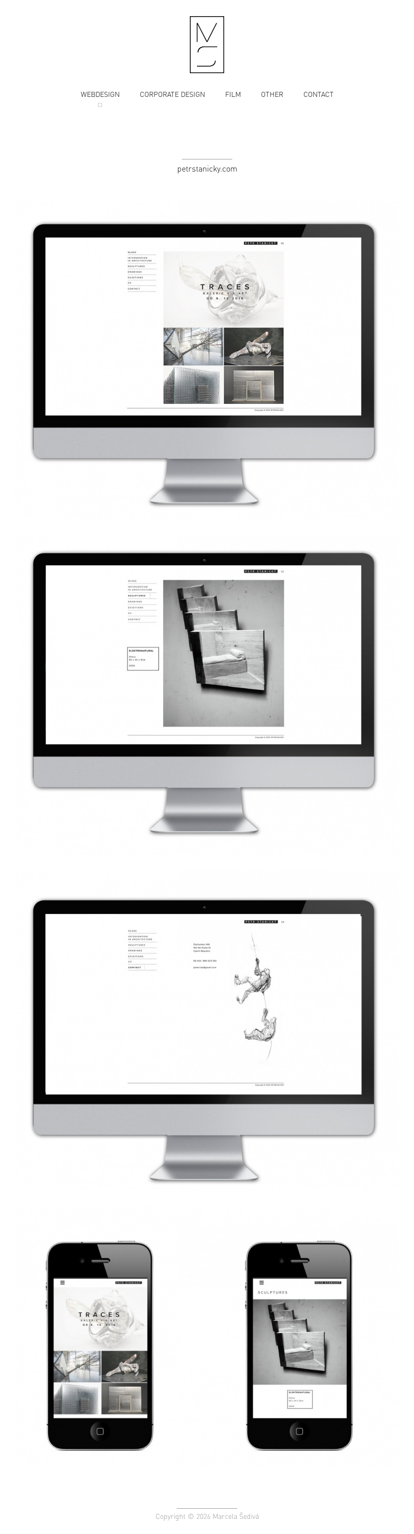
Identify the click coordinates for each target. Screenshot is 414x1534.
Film (233, 93)
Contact (318, 93)
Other (272, 93)
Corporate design (172, 93)
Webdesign (100, 93)
